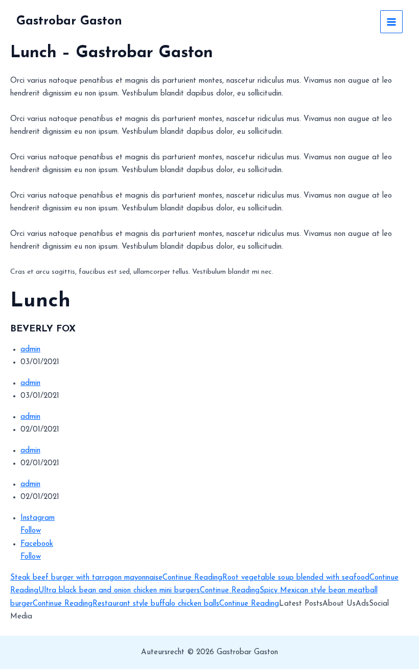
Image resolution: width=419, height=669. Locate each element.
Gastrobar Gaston (69, 21)
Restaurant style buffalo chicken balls (155, 604)
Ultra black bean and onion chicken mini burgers (119, 590)
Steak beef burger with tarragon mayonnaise (86, 578)
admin (30, 349)
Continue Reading (192, 578)
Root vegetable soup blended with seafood (295, 578)
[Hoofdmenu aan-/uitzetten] (391, 21)
